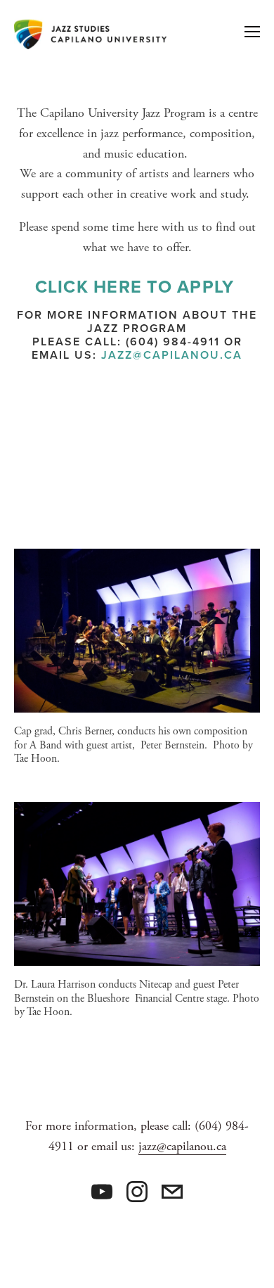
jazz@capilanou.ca (171, 355)
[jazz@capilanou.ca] (172, 1191)
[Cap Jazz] (102, 1191)
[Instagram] (137, 1191)
